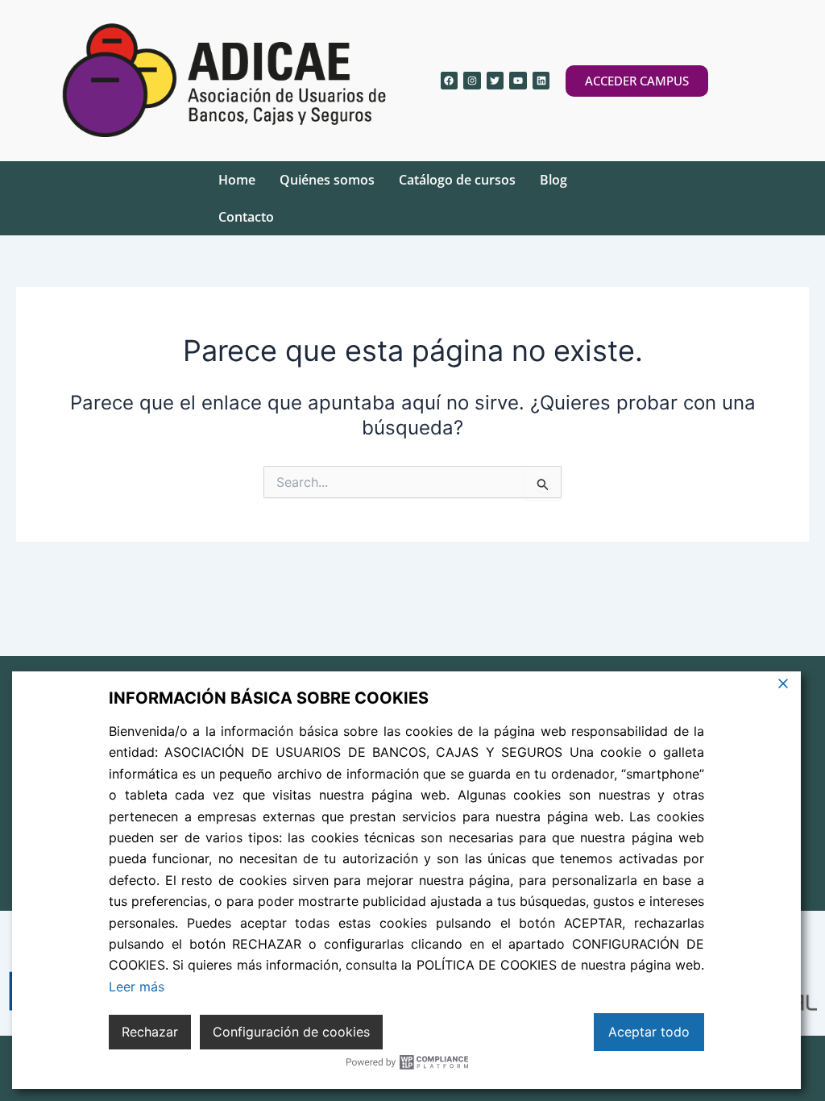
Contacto (246, 217)
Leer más (136, 986)
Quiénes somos (327, 180)
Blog (553, 180)
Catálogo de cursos (457, 180)
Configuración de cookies (291, 1032)
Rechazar (150, 1032)
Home (236, 180)
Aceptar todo (649, 1032)
